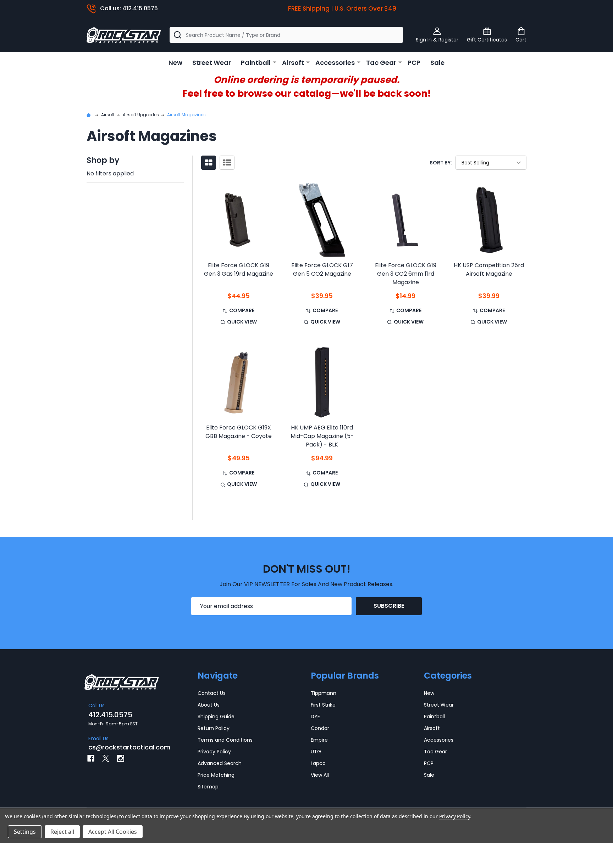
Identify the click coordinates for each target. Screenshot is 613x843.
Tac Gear (381, 62)
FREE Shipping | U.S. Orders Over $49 (342, 8)
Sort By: (441, 162)
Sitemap (208, 786)
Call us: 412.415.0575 (129, 8)
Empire (319, 739)
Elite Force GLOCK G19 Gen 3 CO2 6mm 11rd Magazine (405, 273)
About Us (209, 704)
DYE (315, 716)
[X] (105, 758)
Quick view (242, 321)
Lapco (318, 763)
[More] (274, 62)
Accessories (335, 62)
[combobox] (286, 35)
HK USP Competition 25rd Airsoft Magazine (489, 269)
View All (320, 775)
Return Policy (214, 728)
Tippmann (323, 693)
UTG (316, 751)
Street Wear (211, 62)
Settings (25, 832)
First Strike (323, 704)
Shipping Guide (216, 716)
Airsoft (293, 62)
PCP (414, 62)
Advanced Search (220, 763)
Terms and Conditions (225, 739)
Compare (241, 310)
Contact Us (212, 693)
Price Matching (216, 775)
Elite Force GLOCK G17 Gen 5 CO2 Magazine (322, 269)
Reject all (62, 832)
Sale (437, 62)
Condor (320, 728)
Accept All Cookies (112, 832)
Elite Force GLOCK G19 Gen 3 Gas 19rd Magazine (238, 269)
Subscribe (389, 606)
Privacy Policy (214, 751)
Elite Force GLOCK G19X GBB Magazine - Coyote (238, 431)
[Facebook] (90, 758)
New (175, 62)
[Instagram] (120, 758)
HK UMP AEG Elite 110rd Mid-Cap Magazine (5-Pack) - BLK (322, 436)
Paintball (256, 62)
